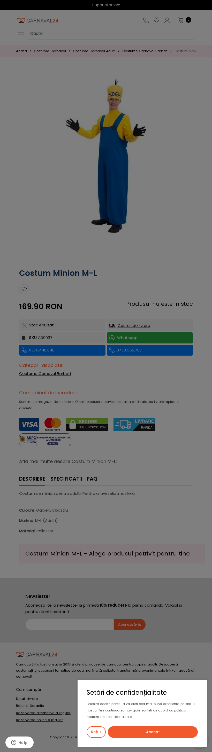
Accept (153, 731)
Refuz (96, 731)
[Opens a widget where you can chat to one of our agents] (19, 743)
